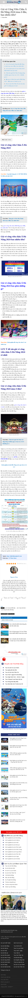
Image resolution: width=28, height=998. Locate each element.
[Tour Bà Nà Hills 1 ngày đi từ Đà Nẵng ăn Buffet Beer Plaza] (5, 800)
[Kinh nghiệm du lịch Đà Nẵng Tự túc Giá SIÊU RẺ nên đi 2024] (5, 740)
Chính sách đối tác (5, 977)
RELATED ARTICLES (7, 617)
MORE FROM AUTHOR (7, 620)
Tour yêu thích (4, 979)
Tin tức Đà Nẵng (4, 613)
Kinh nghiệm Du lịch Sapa (12, 856)
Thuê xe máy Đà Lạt (10, 882)
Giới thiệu (3, 975)
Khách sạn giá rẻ (5, 982)
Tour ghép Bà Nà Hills (11, 670)
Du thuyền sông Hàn (19, 960)
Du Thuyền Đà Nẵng (10, 880)
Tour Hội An (17, 953)
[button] (26, 2)
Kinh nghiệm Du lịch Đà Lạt (12, 845)
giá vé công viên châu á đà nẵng (7, 609)
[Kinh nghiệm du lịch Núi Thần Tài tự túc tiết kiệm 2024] (5, 777)
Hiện (9, 139)
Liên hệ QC (3, 984)
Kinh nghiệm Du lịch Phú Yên (13, 854)
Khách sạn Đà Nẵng (10, 887)
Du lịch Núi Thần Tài (10, 873)
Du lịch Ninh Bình (5, 962)
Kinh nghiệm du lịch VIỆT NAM (14, 832)
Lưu (2, 606)
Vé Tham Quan (12, 558)
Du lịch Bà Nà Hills (10, 868)
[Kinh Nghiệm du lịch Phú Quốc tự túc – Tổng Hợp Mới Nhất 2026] (5, 762)
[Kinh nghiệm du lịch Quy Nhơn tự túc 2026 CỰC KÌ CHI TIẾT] (5, 748)
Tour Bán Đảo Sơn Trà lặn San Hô (14, 684)
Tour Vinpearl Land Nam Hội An (13, 679)
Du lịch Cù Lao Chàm (10, 870)
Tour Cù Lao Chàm (18, 948)
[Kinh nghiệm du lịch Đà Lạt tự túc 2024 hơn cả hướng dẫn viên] (5, 822)
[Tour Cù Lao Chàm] (14, 729)
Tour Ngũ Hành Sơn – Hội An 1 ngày (14, 677)
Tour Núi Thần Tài (18, 955)
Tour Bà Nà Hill (18, 946)
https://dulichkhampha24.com (14, 556)
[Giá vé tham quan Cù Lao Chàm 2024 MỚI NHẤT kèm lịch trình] (5, 633)
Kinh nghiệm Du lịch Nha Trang (13, 849)
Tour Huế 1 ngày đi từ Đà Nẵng (13, 674)
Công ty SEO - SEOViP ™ (7, 986)
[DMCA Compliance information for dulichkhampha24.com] (5, 990)
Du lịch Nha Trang (5, 957)
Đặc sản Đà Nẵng (9, 877)
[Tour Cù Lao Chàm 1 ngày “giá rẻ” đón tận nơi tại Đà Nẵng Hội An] (5, 814)
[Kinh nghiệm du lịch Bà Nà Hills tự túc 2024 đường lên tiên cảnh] (5, 785)
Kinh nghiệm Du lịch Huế (11, 842)
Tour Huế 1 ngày (18, 950)
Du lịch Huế (4, 950)
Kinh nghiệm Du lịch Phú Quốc (13, 847)
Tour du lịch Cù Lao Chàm (12, 667)
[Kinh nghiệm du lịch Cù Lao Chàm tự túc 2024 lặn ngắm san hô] (5, 792)
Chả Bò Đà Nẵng (9, 875)
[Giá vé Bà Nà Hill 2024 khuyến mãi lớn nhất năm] (5, 626)
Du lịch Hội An (4, 948)
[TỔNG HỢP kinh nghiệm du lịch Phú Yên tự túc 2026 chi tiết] (5, 755)
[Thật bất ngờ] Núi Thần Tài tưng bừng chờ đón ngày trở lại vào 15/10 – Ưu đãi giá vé (14, 75)
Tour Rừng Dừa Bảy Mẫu (11, 681)
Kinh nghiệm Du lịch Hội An (12, 840)
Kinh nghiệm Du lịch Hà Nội (12, 858)
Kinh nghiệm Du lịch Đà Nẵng (13, 838)
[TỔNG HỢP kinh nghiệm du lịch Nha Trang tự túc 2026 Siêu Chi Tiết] (5, 770)
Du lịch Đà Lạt (4, 953)
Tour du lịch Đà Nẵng (10, 866)
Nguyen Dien (4, 17)
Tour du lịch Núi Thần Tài (12, 672)
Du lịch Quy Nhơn (5, 960)
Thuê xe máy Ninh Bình (11, 884)
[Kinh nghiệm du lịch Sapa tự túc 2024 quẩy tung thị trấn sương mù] (5, 807)
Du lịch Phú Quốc (5, 955)
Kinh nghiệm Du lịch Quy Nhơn (13, 852)
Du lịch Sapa (4, 964)
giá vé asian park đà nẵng (10, 607)
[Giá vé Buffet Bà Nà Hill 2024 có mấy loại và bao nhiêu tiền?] (5, 640)
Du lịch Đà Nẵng (5, 946)
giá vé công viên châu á (21, 607)
